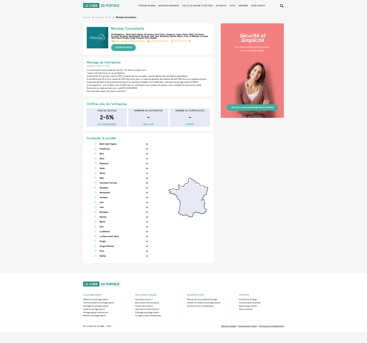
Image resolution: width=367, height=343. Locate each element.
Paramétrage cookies (247, 326)
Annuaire (243, 5)
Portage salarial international (95, 312)
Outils (232, 5)
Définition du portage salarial (95, 299)
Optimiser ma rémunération (147, 309)
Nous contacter (245, 309)
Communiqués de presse (249, 303)
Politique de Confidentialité (271, 326)
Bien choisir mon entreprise (147, 303)
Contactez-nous (123, 47)
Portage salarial (147, 5)
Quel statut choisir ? (144, 299)
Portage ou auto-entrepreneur (148, 316)
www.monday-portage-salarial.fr (130, 41)
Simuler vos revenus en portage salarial (203, 303)
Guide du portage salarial (94, 309)
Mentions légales (229, 326)
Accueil (86, 17)
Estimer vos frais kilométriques (200, 306)
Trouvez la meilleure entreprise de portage (252, 107)
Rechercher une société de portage (202, 299)
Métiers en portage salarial (94, 316)
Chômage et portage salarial (147, 312)
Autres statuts (258, 5)
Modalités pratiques (169, 5)
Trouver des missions (144, 306)
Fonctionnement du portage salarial (98, 303)
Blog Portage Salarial (248, 306)
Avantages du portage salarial (95, 306)
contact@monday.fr (159, 41)
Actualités (221, 5)
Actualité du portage (248, 299)
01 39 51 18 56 (180, 41)
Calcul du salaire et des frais (197, 5)
